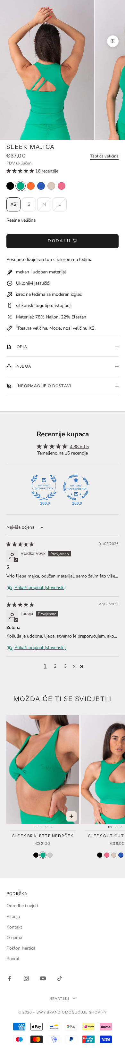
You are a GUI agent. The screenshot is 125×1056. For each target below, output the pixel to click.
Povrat (13, 959)
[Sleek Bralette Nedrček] (35, 855)
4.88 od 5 (79, 447)
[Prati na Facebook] (9, 978)
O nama (14, 938)
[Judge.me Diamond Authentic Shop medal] (44, 487)
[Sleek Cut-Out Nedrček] (99, 855)
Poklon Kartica (20, 948)
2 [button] (55, 666)
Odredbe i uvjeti (22, 906)
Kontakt (14, 927)
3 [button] (65, 666)
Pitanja (13, 917)
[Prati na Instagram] (26, 978)
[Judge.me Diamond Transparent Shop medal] (76, 487)
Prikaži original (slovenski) (40, 588)
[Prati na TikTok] (59, 978)
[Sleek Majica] (10, 186)
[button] (20, 171)
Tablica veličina (104, 156)
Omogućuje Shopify (84, 1012)
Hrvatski (59, 998)
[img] (20, 544)
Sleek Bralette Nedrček (42, 835)
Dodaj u (59, 241)
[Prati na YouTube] (43, 978)
